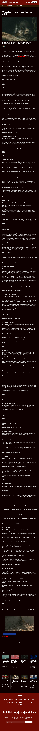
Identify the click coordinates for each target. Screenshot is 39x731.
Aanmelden (34, 2)
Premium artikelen (9, 702)
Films (7, 636)
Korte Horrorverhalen (14, 700)
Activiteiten (11, 699)
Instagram (6, 699)
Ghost (21, 704)
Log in (29, 2)
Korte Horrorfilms (22, 700)
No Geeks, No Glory (29, 702)
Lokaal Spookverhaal (30, 700)
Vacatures (10, 2)
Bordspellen (20, 699)
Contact (13, 697)
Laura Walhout (8, 45)
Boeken (15, 699)
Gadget (29, 699)
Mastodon (27, 697)
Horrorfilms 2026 (21, 702)
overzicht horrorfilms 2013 (16, 613)
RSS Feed (18, 697)
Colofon (5, 697)
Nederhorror (15, 2)
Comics (25, 699)
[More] (19, 2)
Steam (34, 697)
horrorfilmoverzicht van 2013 (22, 56)
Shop (31, 697)
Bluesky (22, 697)
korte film (5, 468)
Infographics (7, 700)
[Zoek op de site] (26, 2)
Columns (15, 702)
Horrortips (33, 699)
